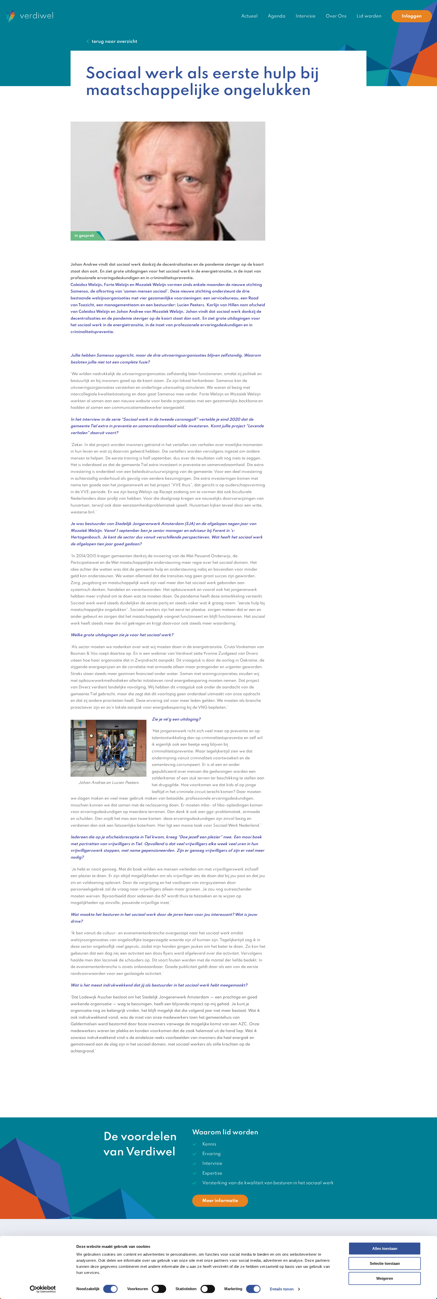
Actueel (249, 16)
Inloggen (412, 16)
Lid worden (369, 16)
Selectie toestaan (385, 1263)
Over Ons (336, 16)
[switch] (159, 1289)
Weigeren (384, 1278)
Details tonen (281, 1289)
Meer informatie (220, 1200)
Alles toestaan (384, 1248)
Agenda (277, 16)
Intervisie (306, 16)
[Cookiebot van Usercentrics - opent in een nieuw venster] (43, 1289)
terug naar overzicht (114, 41)
